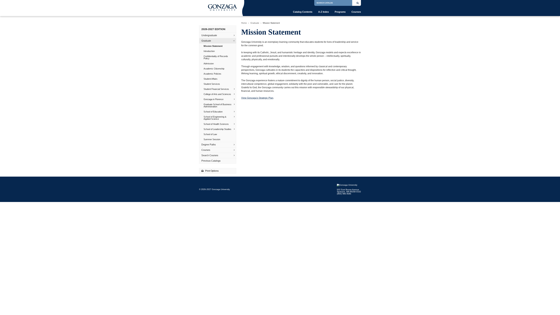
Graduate (206, 41)
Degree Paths (208, 144)
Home (244, 23)
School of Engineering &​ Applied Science (215, 118)
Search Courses (209, 155)
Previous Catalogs (210, 161)
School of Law (210, 134)
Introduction (209, 51)
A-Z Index (323, 12)
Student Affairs (210, 79)
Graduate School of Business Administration (217, 105)
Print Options (212, 171)
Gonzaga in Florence (213, 99)
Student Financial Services (216, 89)
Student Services (212, 84)
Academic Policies (212, 73)
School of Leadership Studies (217, 129)
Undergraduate (209, 35)
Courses (356, 12)
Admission (209, 63)
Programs (340, 12)
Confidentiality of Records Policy (216, 57)
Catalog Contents (302, 12)
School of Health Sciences (216, 124)
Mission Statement (213, 46)
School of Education (213, 111)
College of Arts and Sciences (217, 94)
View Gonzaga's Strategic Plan (257, 98)
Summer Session (212, 139)
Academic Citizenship (214, 68)
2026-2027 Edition (213, 29)
